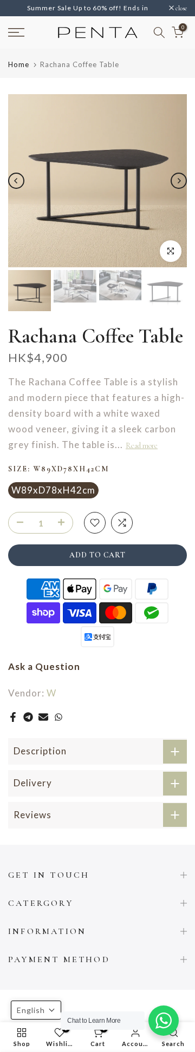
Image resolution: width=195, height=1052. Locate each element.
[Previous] (16, 195)
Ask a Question (44, 681)
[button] (36, 1010)
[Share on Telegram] (28, 732)
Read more (142, 460)
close (180, 15)
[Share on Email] (43, 732)
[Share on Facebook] (13, 732)
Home (18, 79)
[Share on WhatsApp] (58, 732)
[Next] (179, 195)
